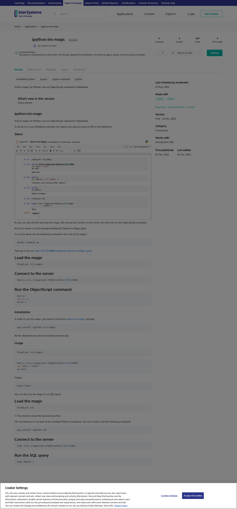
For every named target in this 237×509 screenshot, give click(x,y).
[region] (118, 496)
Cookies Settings (169, 495)
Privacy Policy (121, 505)
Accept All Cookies (193, 495)
